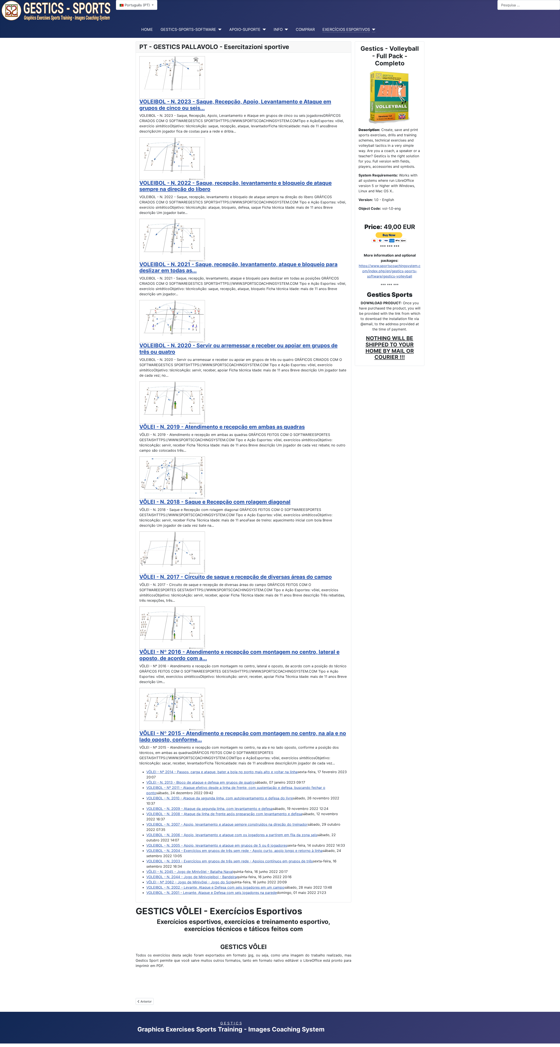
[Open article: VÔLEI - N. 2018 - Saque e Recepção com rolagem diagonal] (172, 477)
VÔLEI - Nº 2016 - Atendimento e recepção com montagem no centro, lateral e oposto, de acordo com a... (239, 655)
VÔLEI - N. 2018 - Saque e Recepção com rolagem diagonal (214, 502)
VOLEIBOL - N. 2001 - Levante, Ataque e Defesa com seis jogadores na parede (211, 892)
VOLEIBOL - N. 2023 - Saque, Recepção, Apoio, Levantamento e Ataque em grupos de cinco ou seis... (235, 104)
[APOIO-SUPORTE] (263, 29)
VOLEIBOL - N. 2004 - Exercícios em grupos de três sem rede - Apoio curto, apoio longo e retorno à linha (234, 850)
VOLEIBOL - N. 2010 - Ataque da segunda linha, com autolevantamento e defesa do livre (219, 798)
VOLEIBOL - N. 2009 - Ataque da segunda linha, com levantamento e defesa (209, 808)
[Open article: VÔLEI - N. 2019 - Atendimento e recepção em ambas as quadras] (172, 402)
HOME (147, 29)
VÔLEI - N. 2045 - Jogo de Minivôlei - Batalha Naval (189, 871)
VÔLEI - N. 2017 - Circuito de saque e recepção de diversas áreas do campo (235, 577)
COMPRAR (305, 29)
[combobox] (528, 5)
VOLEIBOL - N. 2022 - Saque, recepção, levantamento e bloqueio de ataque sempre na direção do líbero (235, 186)
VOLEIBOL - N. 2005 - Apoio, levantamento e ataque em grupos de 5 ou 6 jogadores (216, 845)
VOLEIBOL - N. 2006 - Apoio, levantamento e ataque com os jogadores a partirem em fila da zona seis (231, 835)
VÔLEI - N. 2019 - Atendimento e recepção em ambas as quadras (222, 427)
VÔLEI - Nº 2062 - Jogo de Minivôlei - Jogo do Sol (188, 882)
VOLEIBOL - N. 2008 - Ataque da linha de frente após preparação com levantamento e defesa (224, 814)
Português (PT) (137, 5)
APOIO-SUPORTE (245, 29)
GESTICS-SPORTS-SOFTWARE (188, 29)
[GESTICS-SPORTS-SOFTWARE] (219, 29)
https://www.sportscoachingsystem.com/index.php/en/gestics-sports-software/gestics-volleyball (389, 271)
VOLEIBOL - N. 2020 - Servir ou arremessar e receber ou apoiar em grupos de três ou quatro (238, 348)
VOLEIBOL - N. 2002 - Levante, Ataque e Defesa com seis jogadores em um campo (215, 887)
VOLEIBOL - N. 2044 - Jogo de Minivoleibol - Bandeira (191, 877)
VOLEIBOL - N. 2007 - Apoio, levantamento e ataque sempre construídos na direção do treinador (227, 824)
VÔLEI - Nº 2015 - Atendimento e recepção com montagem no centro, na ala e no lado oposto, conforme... (242, 736)
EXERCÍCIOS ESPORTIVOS (346, 29)
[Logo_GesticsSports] (56, 10)
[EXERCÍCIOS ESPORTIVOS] (372, 29)
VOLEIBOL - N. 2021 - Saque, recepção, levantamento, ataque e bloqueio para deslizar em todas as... (238, 267)
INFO (278, 29)
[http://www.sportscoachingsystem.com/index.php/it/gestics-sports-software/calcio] (389, 96)
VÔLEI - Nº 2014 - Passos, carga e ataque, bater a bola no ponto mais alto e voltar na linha (222, 772)
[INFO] (285, 29)
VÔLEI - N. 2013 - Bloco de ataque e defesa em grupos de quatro (200, 782)
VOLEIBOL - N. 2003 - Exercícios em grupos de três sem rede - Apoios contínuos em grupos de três (229, 861)
